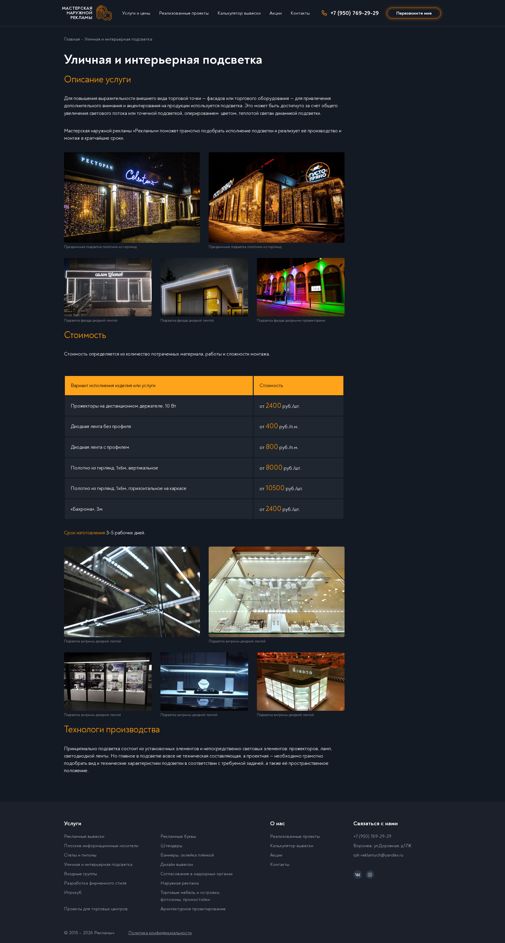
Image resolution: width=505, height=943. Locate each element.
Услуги (72, 823)
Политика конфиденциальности (160, 933)
